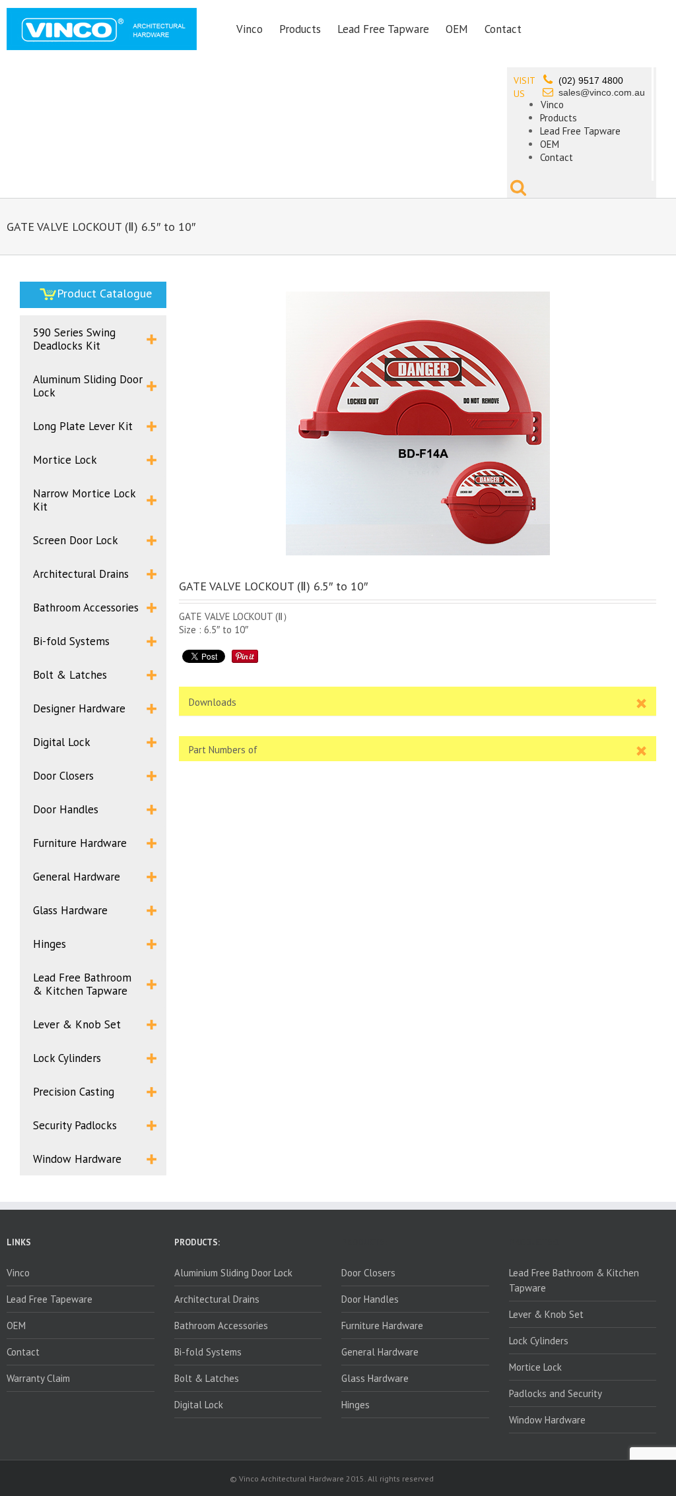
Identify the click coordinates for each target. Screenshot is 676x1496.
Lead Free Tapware (383, 29)
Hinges (355, 1404)
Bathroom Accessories (221, 1325)
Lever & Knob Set (546, 1314)
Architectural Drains (216, 1299)
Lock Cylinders (538, 1340)
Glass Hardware (375, 1378)
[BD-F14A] (417, 423)
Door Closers (368, 1272)
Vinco (249, 29)
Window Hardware (547, 1420)
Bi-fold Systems (208, 1352)
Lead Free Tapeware (49, 1299)
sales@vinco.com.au (601, 92)
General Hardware (380, 1352)
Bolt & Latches (206, 1378)
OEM (457, 29)
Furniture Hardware (382, 1325)
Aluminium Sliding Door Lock (233, 1272)
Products (300, 29)
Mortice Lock (535, 1367)
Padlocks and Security (555, 1393)
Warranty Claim (38, 1378)
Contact (503, 29)
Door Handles (370, 1299)
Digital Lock (198, 1404)
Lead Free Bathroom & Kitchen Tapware (574, 1280)
